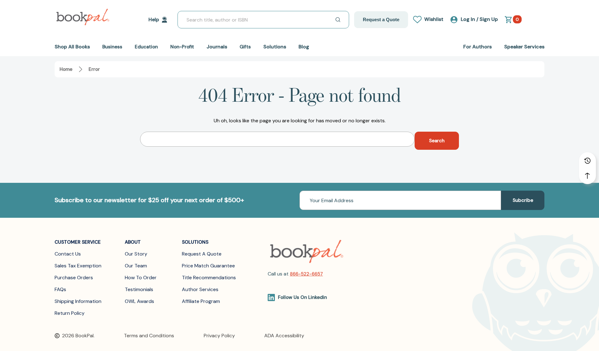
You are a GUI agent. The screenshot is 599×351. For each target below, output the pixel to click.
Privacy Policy (219, 335)
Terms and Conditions (149, 335)
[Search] (338, 19)
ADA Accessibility (284, 335)
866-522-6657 (306, 274)
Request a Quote (381, 19)
